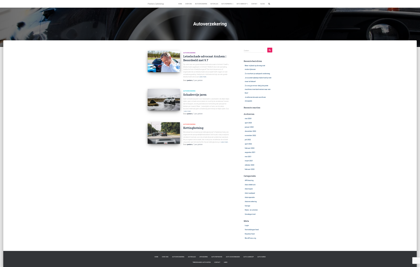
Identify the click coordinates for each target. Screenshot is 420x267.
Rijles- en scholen (251, 210)
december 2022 (250, 131)
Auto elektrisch (250, 185)
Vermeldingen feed (252, 229)
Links (225, 262)
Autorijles (214, 4)
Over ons (188, 4)
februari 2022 (249, 148)
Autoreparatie (250, 197)
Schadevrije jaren (195, 94)
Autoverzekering (201, 4)
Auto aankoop (242, 4)
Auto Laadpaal (250, 193)
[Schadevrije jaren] (164, 99)
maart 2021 (249, 161)
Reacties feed (250, 234)
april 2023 (248, 123)
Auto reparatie (226, 4)
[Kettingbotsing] (164, 133)
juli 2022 (248, 139)
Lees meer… (203, 77)
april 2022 (248, 144)
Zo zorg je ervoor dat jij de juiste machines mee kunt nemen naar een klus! (257, 89)
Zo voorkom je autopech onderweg (257, 73)
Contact (254, 4)
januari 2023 (249, 127)
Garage (247, 206)
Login (247, 225)
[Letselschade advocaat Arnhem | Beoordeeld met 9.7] (164, 61)
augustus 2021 (250, 152)
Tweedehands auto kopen (202, 262)
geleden (198, 80)
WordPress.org (250, 238)
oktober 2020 (249, 165)
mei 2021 (248, 156)
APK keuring (249, 180)
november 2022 (250, 135)
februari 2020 (249, 169)
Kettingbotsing (193, 128)
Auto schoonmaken (233, 257)
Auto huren (261, 257)
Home (180, 4)
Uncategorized (250, 214)
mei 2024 (248, 118)
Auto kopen (249, 189)
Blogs (263, 4)
